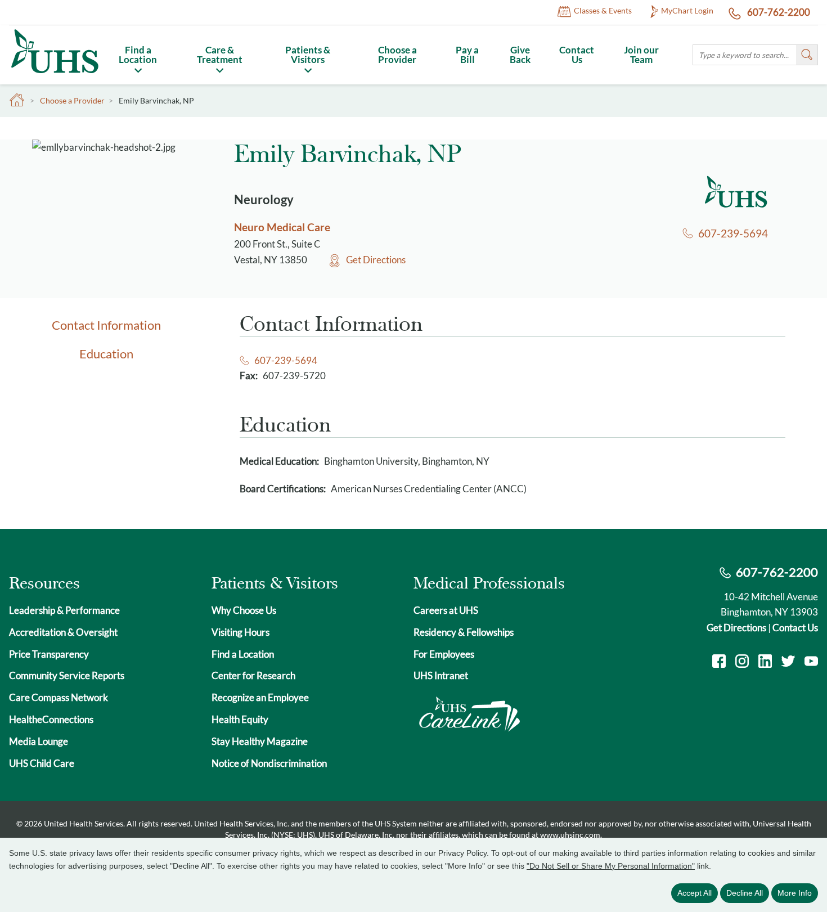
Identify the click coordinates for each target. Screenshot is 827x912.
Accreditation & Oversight (63, 632)
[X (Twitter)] (788, 662)
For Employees (444, 654)
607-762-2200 (777, 12)
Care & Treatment (219, 54)
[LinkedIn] (765, 662)
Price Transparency (49, 654)
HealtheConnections (51, 719)
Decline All (744, 892)
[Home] (54, 75)
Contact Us (576, 54)
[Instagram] (742, 662)
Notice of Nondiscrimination (269, 763)
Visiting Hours (240, 632)
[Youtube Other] (811, 662)
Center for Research (253, 675)
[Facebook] (719, 662)
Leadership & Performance (64, 610)
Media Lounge (38, 741)
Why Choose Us (244, 610)
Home (17, 100)
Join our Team (641, 54)
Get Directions (376, 260)
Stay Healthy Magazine (260, 741)
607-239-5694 (733, 233)
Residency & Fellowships (464, 632)
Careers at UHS (446, 610)
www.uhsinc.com (570, 834)
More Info (794, 892)
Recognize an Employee (260, 697)
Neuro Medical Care (282, 227)
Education (106, 353)
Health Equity (240, 719)
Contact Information (106, 325)
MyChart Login (687, 11)
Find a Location (138, 54)
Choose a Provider (397, 54)
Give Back (520, 54)
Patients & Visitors (307, 54)
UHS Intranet (441, 675)
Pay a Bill (467, 54)
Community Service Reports (66, 675)
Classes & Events (603, 11)
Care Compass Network (58, 697)
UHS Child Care (41, 763)
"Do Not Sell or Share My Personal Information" (611, 865)
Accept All (694, 892)
